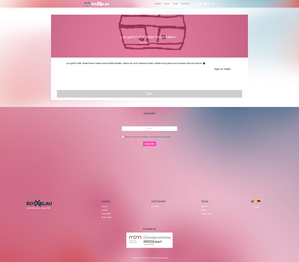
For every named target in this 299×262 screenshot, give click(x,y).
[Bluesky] (205, 4)
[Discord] (200, 4)
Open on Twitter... (223, 69)
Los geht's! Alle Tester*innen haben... (149, 37)
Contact (185, 4)
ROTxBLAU (147, 258)
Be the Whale (106, 217)
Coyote (104, 206)
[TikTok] (209, 4)
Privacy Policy (206, 214)
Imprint (203, 210)
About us (204, 206)
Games (158, 4)
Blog (167, 4)
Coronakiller (105, 214)
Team (175, 4)
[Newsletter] (195, 4)
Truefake (104, 210)
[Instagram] (213, 4)
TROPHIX (155, 206)
